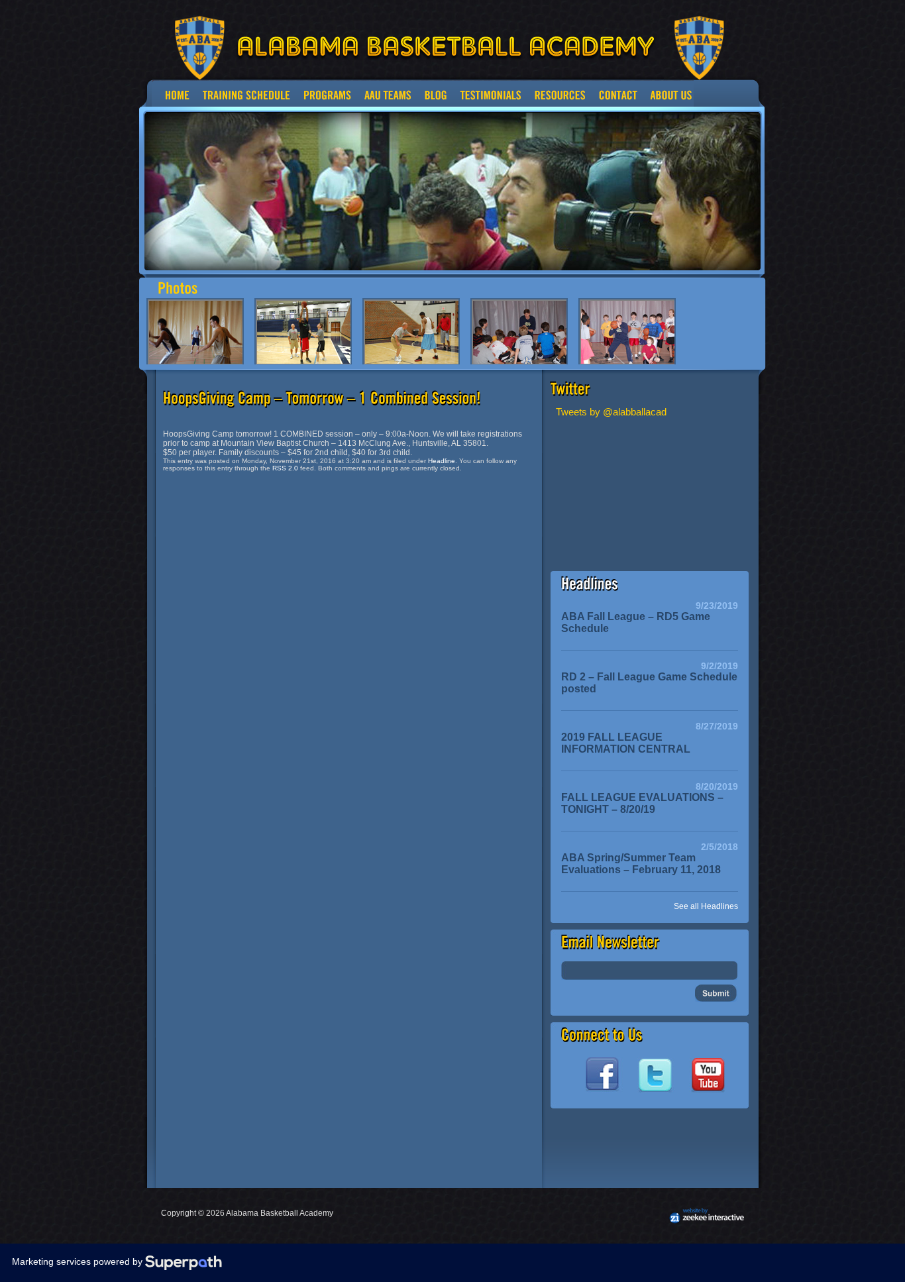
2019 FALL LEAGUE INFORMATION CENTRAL (625, 743)
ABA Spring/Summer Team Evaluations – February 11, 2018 (641, 863)
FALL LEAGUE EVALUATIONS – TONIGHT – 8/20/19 (642, 803)
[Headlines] (589, 584)
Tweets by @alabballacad (611, 411)
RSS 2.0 (285, 468)
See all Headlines (706, 906)
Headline (441, 460)
